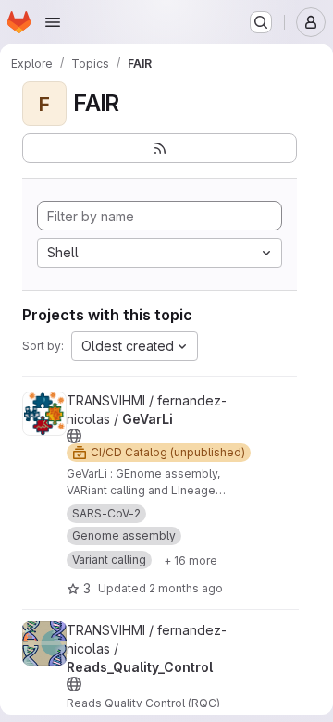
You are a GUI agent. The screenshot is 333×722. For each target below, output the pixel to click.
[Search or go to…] (261, 22)
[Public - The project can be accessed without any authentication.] (74, 436)
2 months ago (186, 588)
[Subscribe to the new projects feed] (159, 148)
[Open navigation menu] (53, 22)
